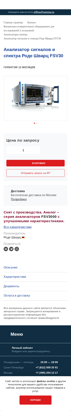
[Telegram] (11, 249)
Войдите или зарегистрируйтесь (31, 351)
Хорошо (35, 400)
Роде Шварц (13, 237)
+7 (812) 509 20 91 (47, 367)
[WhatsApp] (17, 249)
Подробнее (19, 199)
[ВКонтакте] (6, 249)
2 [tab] (36, 123)
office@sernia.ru (44, 12)
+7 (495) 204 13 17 (47, 372)
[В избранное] (65, 67)
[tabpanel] (35, 98)
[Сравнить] (59, 67)
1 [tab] (34, 123)
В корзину (38, 163)
